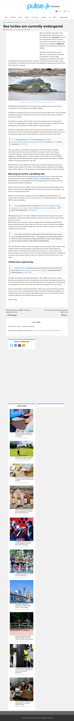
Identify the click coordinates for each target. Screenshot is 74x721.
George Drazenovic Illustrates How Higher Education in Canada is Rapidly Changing (24, 703)
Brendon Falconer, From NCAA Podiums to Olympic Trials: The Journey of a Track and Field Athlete (24, 638)
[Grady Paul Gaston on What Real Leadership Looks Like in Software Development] (22, 420)
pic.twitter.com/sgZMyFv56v (47, 208)
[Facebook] (15, 345)
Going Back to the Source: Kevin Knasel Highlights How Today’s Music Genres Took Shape (23, 543)
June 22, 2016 (22, 144)
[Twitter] (11, 345)
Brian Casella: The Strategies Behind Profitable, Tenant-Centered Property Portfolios (24, 479)
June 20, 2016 (26, 272)
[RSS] (23, 345)
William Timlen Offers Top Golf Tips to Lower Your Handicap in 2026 (24, 458)
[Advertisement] (23, 44)
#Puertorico (44, 206)
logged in (19, 326)
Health (20, 17)
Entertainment (63, 17)
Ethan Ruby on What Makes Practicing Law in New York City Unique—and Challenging (23, 606)
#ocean (30, 140)
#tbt (16, 206)
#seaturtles (47, 140)
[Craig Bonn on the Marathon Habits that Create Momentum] (22, 561)
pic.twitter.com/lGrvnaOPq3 (37, 270)
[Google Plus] (19, 345)
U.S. (50, 17)
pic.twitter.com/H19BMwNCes (45, 142)
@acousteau (32, 142)
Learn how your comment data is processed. (47, 330)
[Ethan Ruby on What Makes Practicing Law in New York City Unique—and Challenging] (22, 591)
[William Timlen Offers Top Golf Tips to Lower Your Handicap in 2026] (22, 448)
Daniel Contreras (9, 29)
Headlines (13, 17)
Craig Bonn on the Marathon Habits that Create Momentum (24, 574)
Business (43, 17)
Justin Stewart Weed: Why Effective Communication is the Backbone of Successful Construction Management (24, 670)
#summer (14, 208)
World (55, 17)
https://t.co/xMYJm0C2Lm (19, 142)
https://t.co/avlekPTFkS (30, 208)
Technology (35, 17)
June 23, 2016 (32, 210)
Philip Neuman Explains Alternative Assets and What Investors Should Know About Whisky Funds (24, 511)
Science (27, 17)
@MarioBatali (22, 268)
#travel (20, 208)
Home (5, 17)
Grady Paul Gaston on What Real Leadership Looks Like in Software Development (23, 435)
